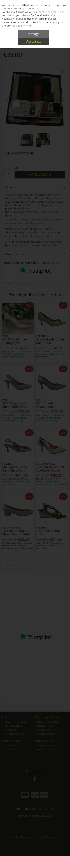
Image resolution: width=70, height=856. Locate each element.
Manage (33, 34)
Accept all (33, 41)
